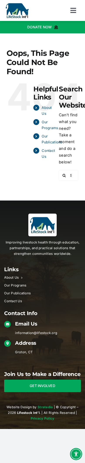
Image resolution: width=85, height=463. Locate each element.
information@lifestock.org (36, 333)
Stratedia (45, 407)
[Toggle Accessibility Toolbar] (76, 454)
